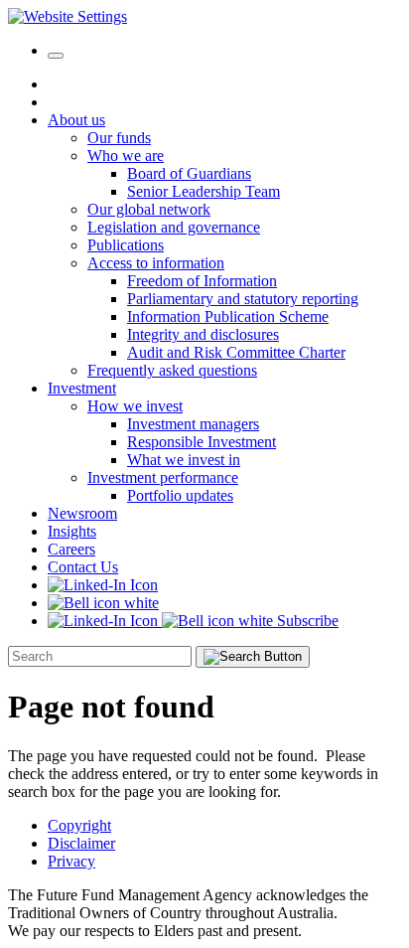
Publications (125, 245)
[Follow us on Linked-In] (103, 584)
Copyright (79, 825)
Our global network (148, 209)
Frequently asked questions (172, 370)
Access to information (155, 262)
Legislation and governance (173, 227)
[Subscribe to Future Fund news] (103, 602)
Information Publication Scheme (228, 316)
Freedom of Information (202, 280)
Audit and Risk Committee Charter (236, 352)
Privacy (71, 861)
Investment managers (193, 423)
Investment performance (162, 477)
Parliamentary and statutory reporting (242, 298)
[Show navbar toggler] (56, 56)
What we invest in (183, 459)
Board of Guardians (189, 173)
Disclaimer (81, 843)
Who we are (125, 155)
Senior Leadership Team (203, 191)
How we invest (135, 405)
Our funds (119, 137)
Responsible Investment (201, 441)
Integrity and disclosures (203, 334)
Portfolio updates (180, 495)
